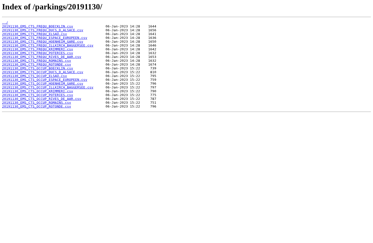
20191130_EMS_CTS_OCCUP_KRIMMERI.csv (37, 91)
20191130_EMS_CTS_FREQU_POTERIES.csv (37, 53)
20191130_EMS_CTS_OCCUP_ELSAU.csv (34, 76)
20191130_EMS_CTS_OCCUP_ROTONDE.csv (36, 106)
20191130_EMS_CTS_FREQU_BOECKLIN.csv (37, 26)
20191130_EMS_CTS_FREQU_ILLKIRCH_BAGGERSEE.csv (47, 45)
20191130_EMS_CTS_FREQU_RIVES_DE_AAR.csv (41, 57)
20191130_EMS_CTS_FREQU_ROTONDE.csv (36, 64)
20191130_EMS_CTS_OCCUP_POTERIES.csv (37, 95)
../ (5, 22)
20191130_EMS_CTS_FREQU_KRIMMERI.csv (37, 49)
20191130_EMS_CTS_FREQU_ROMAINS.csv (36, 61)
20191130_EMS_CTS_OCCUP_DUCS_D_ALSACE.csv (42, 72)
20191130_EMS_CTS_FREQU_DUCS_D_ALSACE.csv (42, 30)
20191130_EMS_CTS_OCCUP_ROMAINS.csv (36, 102)
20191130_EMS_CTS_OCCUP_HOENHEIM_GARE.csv (42, 83)
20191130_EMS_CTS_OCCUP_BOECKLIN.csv (37, 68)
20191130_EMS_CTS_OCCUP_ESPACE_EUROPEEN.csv (44, 80)
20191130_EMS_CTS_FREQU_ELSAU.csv (34, 34)
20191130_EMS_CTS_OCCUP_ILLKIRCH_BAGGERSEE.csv (47, 87)
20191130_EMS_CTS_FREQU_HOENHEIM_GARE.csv (42, 41)
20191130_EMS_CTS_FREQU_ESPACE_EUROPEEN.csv (44, 38)
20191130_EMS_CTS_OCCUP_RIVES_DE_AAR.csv (41, 99)
